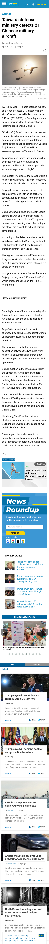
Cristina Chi (11, 810)
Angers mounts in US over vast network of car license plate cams (24, 857)
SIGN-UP (15, 533)
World (6, 14)
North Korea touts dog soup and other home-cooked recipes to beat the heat (23, 912)
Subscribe (41, 4)
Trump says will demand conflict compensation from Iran (23, 750)
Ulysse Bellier (11, 864)
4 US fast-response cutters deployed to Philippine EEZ (20, 804)
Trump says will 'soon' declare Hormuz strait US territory (22, 697)
